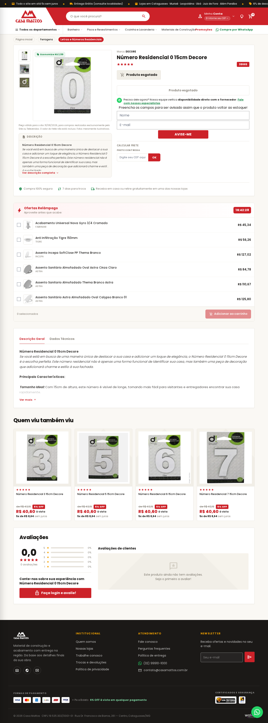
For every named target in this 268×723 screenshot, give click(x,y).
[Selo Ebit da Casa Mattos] (242, 700)
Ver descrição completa (40, 173)
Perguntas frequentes (154, 648)
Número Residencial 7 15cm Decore (223, 494)
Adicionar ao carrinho (228, 314)
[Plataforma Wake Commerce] (250, 716)
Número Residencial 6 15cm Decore (162, 494)
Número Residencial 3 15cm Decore (39, 494)
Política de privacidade (92, 669)
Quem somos (86, 642)
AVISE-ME (183, 134)
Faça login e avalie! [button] (55, 593)
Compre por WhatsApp (236, 29)
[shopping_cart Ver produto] (42, 457)
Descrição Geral (32, 339)
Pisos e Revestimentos (104, 29)
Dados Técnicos (62, 339)
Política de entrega (152, 655)
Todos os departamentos (37, 30)
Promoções (203, 29)
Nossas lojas (84, 648)
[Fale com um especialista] (257, 712)
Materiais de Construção (180, 29)
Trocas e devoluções (91, 662)
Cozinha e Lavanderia (141, 29)
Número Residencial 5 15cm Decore (101, 494)
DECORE (131, 51)
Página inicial (24, 39)
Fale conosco (148, 642)
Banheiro (75, 29)
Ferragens (46, 39)
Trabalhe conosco (89, 655)
